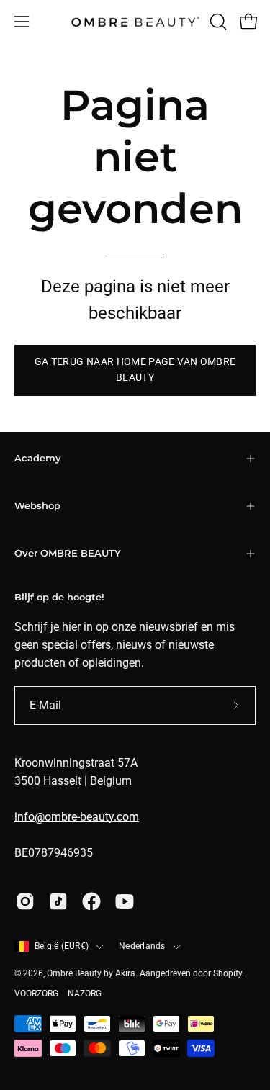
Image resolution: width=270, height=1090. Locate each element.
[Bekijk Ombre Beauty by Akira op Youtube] (124, 901)
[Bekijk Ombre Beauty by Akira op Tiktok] (58, 901)
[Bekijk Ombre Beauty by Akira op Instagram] (25, 901)
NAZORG (85, 993)
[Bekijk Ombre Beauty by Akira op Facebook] (91, 901)
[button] (217, 22)
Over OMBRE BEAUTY (67, 553)
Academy (37, 458)
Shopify (227, 973)
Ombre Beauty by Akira (91, 973)
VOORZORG (36, 993)
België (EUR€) (62, 946)
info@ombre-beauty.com (76, 817)
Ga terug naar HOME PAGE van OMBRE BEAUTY (135, 370)
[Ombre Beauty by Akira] (135, 22)
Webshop (37, 505)
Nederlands (142, 946)
